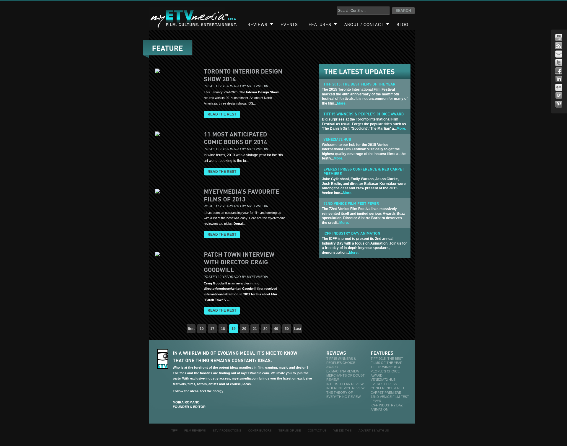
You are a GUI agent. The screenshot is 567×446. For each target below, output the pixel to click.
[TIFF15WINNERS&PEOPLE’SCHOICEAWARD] (363, 114)
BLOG (402, 24)
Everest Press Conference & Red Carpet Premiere (387, 388)
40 (276, 329)
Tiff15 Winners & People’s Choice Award (341, 363)
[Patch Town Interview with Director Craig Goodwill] (240, 262)
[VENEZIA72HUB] (337, 139)
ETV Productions (227, 430)
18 (223, 329)
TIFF (174, 430)
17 (212, 329)
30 (265, 329)
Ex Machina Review (342, 371)
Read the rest (222, 114)
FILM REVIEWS (195, 430)
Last (297, 329)
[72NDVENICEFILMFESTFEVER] (351, 203)
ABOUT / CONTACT (364, 24)
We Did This (342, 430)
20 (244, 329)
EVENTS (289, 24)
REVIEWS (257, 24)
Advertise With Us (374, 430)
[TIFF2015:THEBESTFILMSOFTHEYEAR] (359, 84)
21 (255, 329)
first (191, 329)
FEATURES (320, 24)
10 (202, 329)
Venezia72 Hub (383, 379)
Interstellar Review (345, 384)
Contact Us (317, 430)
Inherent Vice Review (345, 388)
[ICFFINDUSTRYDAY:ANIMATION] (351, 233)
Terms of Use (289, 430)
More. (341, 103)
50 (287, 329)
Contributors (260, 430)
